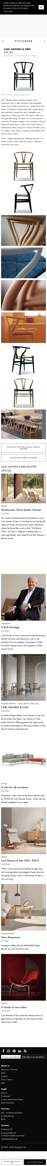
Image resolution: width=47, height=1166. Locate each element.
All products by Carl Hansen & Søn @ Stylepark (23, 448)
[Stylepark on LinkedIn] (20, 1051)
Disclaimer (5, 1096)
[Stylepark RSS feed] (25, 1051)
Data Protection (7, 1102)
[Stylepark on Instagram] (8, 1051)
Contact (4, 1076)
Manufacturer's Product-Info (12, 1162)
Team (3, 1073)
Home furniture (6, 95)
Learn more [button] (8, 11)
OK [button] (41, 7)
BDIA (3, 1119)
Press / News (7, 1079)
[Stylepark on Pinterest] (14, 1051)
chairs (28, 95)
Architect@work (7, 1116)
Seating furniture (19, 95)
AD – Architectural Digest (11, 1112)
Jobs (3, 1083)
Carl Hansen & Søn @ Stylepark (23, 458)
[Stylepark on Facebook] (3, 1051)
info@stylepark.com (9, 1139)
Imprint (4, 1092)
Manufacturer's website (35, 1162)
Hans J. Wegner (32, 55)
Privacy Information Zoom (12, 1099)
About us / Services (9, 1069)
